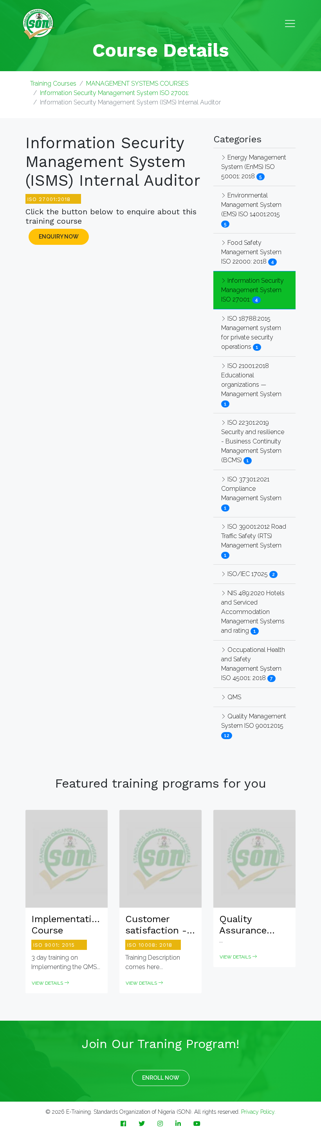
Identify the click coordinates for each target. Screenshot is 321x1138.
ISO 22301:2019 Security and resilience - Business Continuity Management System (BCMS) (252, 441)
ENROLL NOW (160, 1078)
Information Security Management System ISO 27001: (114, 93)
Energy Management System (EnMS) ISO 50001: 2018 (253, 167)
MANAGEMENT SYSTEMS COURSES (137, 83)
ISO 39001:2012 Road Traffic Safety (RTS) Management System (253, 536)
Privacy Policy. (258, 1112)
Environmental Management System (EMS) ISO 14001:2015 (251, 205)
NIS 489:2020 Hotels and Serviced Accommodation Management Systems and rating (253, 611)
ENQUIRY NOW (59, 236)
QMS (233, 697)
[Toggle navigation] (290, 24)
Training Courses (53, 83)
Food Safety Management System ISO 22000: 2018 (251, 252)
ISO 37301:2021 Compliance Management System (251, 489)
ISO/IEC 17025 (247, 574)
